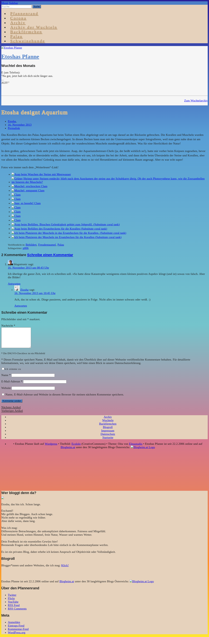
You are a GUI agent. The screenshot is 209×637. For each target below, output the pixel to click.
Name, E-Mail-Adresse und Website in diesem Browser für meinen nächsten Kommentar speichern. (64, 394)
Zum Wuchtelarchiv (196, 100)
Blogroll (108, 427)
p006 (26, 248)
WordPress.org (16, 632)
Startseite (107, 437)
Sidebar (13, 3)
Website (6, 388)
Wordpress (51, 443)
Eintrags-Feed (16, 625)
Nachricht (8, 325)
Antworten (14, 283)
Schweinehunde (27, 41)
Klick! (65, 565)
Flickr (11, 598)
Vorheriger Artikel (12, 410)
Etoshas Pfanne (20, 56)
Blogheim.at (68, 447)
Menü (4, 3)
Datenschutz (108, 434)
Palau (60, 244)
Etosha (12, 121)
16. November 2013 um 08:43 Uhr (28, 267)
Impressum (107, 430)
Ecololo (76, 443)
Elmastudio (135, 443)
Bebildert (31, 244)
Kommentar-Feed (18, 629)
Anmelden (14, 622)
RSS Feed (14, 605)
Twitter (12, 595)
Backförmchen (26, 32)
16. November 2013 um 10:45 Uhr (35, 293)
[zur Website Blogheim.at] (143, 447)
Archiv (108, 416)
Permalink (14, 128)
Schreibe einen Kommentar (50, 255)
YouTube (13, 601)
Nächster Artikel (11, 407)
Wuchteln (107, 420)
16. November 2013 (20, 124)
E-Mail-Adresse (11, 381)
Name (6, 375)
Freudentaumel (47, 244)
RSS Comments (17, 608)
